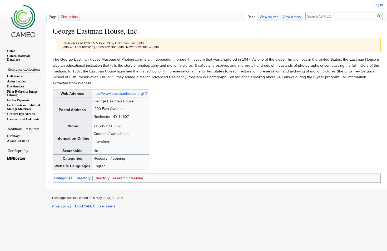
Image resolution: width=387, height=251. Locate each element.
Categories (63, 178)
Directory (83, 178)
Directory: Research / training (119, 178)
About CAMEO (85, 206)
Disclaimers (106, 206)
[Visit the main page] (23, 21)
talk (140, 43)
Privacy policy (61, 206)
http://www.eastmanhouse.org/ (118, 93)
